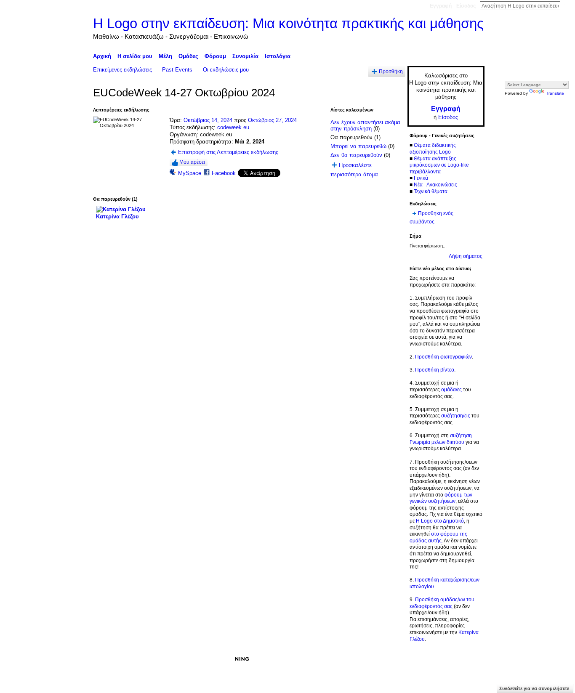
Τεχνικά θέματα (430, 191)
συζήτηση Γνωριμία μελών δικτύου (441, 439)
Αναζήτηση (567, 5)
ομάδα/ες (451, 390)
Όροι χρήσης (469, 659)
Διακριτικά (378, 659)
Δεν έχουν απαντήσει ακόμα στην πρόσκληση (365, 125)
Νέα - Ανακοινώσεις (435, 185)
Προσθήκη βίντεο (434, 370)
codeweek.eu (233, 127)
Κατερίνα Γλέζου (117, 216)
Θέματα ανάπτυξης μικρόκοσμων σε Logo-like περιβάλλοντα (439, 165)
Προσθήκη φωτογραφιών (443, 357)
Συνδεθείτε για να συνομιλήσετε (534, 688)
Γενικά (421, 178)
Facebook (224, 173)
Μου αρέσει (192, 162)
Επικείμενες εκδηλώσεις (122, 69)
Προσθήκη (391, 71)
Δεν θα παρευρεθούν (356, 155)
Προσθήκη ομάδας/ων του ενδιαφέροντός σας (442, 603)
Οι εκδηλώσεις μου (226, 69)
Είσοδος (466, 6)
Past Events (177, 69)
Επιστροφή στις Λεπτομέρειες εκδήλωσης (228, 152)
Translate (555, 93)
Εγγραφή (441, 6)
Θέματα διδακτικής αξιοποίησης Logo (433, 148)
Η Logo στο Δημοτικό (440, 521)
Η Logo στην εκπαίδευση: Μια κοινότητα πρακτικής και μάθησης (288, 23)
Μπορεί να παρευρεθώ (358, 146)
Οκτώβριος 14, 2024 (208, 120)
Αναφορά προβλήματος (422, 659)
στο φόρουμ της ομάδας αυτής (438, 537)
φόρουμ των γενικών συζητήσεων (441, 498)
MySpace (189, 173)
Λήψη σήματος (465, 256)
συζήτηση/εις (455, 416)
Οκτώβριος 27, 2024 (272, 120)
